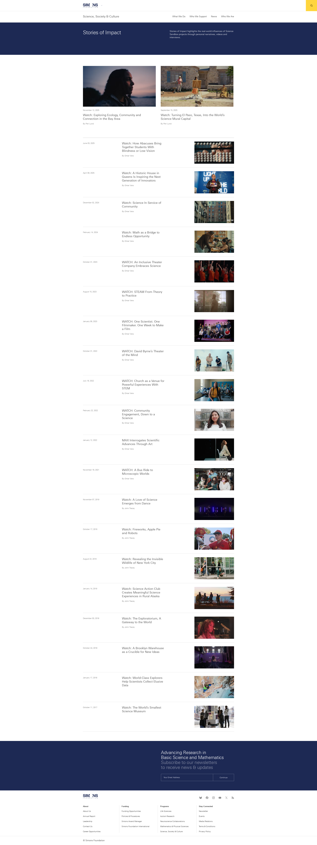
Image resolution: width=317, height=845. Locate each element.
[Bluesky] (200, 798)
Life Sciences (165, 811)
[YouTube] (220, 798)
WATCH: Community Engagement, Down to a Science (138, 414)
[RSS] (233, 798)
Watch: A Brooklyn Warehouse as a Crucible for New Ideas (143, 650)
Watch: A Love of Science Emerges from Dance (139, 501)
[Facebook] (207, 798)
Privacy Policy (205, 831)
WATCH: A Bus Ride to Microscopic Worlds (137, 471)
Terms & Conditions (207, 826)
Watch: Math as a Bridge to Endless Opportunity (140, 234)
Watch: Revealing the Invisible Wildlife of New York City (142, 561)
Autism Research (167, 816)
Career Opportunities (92, 831)
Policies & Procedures (131, 816)
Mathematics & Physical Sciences (174, 826)
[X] (226, 798)
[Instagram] (213, 798)
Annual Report (89, 816)
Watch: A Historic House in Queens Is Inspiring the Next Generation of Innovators (141, 176)
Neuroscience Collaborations (172, 821)
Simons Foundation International (135, 826)
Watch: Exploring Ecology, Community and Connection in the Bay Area (112, 117)
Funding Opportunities (131, 811)
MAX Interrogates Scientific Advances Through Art (140, 442)
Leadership (87, 821)
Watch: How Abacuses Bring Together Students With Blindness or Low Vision (141, 147)
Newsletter (203, 811)
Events (202, 816)
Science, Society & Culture (101, 16)
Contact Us (87, 826)
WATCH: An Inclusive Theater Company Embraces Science (142, 264)
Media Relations (206, 821)
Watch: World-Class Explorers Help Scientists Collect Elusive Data (142, 681)
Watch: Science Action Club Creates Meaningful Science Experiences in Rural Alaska (141, 592)
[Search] (311, 5)
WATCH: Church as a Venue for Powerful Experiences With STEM (143, 384)
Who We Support (198, 16)
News (214, 16)
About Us (87, 811)
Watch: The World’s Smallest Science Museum (141, 709)
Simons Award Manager (132, 821)
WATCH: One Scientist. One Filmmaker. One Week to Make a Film (143, 325)
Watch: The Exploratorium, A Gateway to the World (141, 620)
